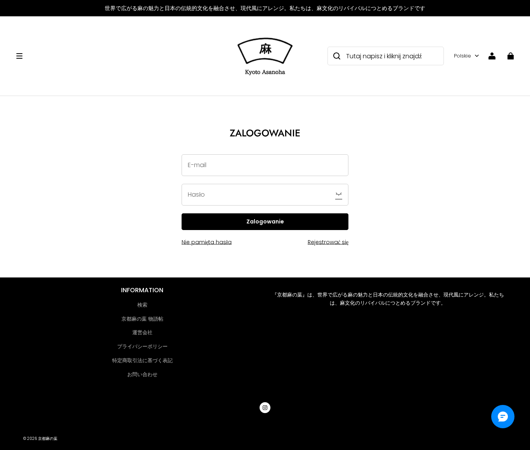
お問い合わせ (142, 374)
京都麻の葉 (47, 438)
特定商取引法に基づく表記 (142, 360)
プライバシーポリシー (142, 346)
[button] (121, 56)
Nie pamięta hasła (207, 242)
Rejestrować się (328, 242)
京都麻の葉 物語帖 (142, 319)
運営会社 (142, 332)
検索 (142, 305)
